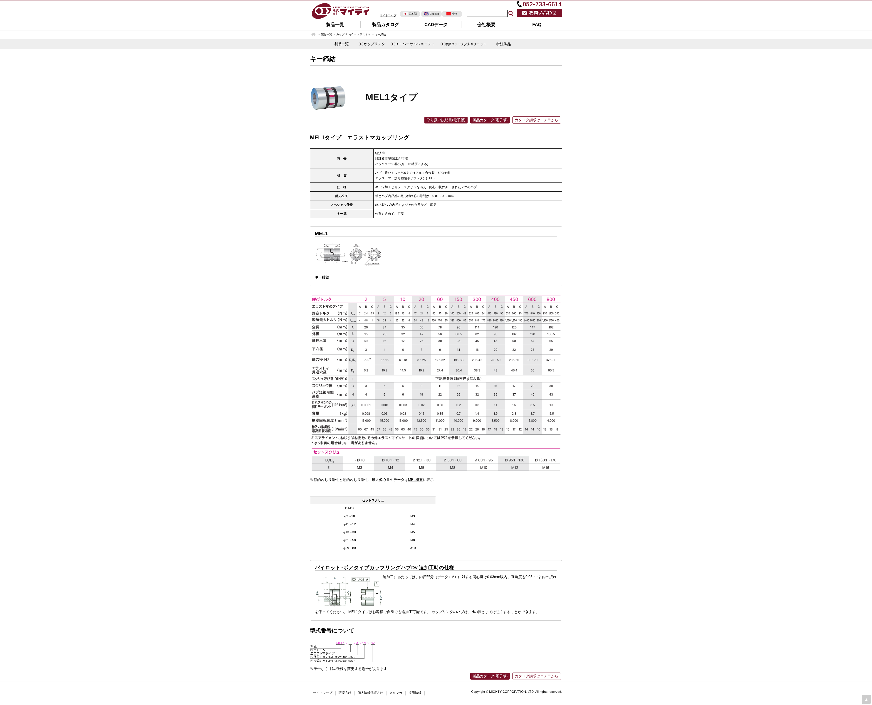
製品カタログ (385, 24)
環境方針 (345, 693)
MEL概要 (415, 480)
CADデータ (436, 24)
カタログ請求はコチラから (536, 120)
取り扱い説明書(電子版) (446, 120)
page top (866, 699)
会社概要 (486, 24)
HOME (313, 34)
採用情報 (415, 693)
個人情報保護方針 (370, 693)
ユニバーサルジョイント (415, 44)
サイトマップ (388, 15)
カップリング (344, 34)
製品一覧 (335, 24)
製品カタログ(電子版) (490, 120)
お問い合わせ (539, 13)
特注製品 (503, 44)
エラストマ (364, 34)
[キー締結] (340, 10)
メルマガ (395, 693)
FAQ (537, 24)
